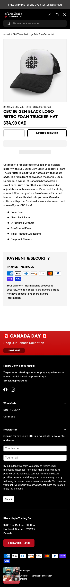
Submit (9, 499)
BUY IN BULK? (11, 409)
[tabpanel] (35, 205)
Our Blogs (9, 416)
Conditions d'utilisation (42, 575)
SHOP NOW (14, 350)
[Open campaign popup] (11, 575)
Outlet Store (13, 109)
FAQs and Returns (19, 543)
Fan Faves (12, 35)
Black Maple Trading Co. (20, 570)
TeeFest (11, 23)
